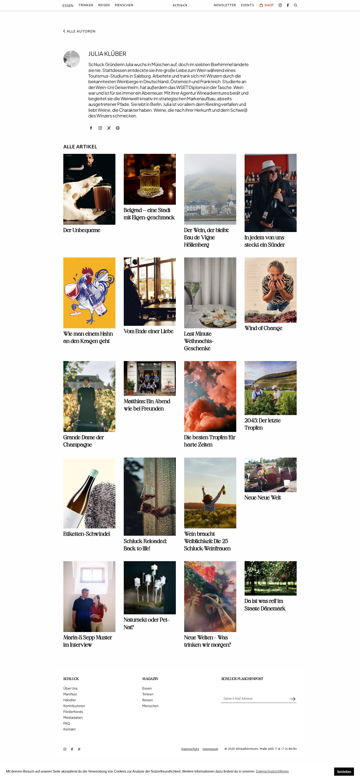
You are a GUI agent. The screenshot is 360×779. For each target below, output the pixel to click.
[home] (180, 5)
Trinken (85, 6)
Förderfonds (73, 711)
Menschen (124, 6)
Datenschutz (190, 749)
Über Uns (70, 688)
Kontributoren (74, 705)
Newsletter (225, 5)
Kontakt (69, 729)
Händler (69, 700)
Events (247, 5)
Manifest (70, 694)
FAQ (66, 723)
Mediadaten (72, 717)
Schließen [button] (344, 771)
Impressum (210, 749)
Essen (67, 5)
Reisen (104, 6)
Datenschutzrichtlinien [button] (272, 771)
